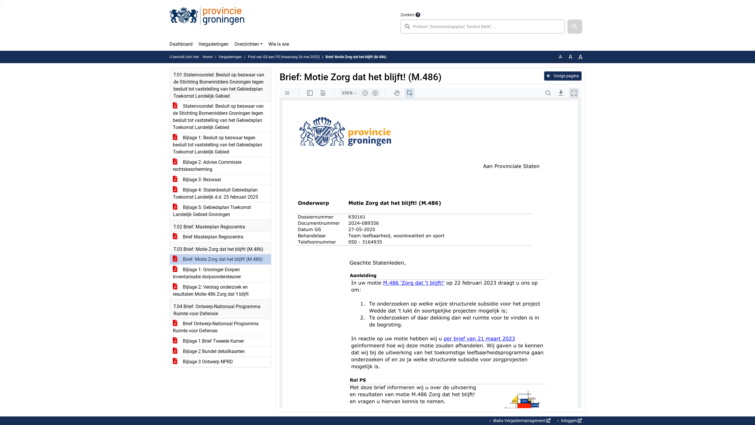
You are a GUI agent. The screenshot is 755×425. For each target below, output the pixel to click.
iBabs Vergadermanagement (519, 420)
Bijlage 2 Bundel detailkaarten (213, 351)
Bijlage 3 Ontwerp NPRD (207, 361)
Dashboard (181, 44)
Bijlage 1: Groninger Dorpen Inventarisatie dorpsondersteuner (207, 273)
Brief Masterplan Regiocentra (212, 237)
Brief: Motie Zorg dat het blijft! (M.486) (222, 259)
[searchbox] (483, 26)
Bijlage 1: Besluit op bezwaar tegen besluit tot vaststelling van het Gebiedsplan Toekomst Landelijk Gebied (217, 145)
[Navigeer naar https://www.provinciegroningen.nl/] (207, 22)
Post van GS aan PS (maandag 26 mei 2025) (284, 57)
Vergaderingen (213, 44)
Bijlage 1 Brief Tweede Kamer (213, 341)
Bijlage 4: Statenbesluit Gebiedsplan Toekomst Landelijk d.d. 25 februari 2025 (215, 193)
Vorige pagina (566, 75)
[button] (574, 26)
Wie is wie (278, 44)
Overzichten (246, 44)
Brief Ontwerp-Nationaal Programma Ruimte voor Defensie (216, 327)
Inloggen (569, 420)
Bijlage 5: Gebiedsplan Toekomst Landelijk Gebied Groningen (212, 211)
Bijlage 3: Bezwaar (201, 179)
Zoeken (407, 14)
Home (207, 57)
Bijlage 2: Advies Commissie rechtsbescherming (207, 165)
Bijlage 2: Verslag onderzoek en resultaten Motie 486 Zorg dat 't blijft (211, 290)
